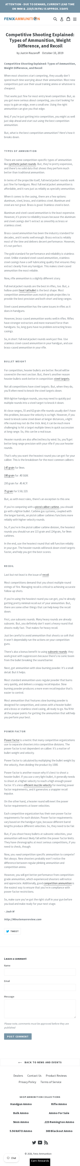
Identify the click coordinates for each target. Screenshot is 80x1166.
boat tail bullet (27, 290)
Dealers (18, 1075)
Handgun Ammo (21, 1104)
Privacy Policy (27, 1082)
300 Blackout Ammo (59, 1131)
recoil (45, 574)
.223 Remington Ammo (59, 1122)
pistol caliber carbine (47, 507)
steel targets (61, 378)
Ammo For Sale (59, 1113)
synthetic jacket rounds (22, 164)
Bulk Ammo (21, 1113)
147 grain (9, 467)
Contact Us (34, 1075)
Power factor (12, 740)
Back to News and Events (43, 1062)
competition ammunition (58, 883)
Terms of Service (50, 1082)
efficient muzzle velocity (38, 785)
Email (7, 981)
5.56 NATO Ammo (21, 1131)
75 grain (8, 491)
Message (9, 996)
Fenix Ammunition (42, 1153)
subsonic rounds (57, 651)
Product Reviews (56, 1075)
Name (7, 965)
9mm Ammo (21, 1122)
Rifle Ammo (59, 1104)
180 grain (9, 475)
